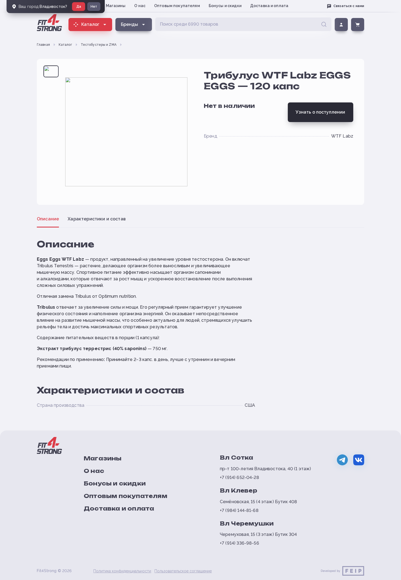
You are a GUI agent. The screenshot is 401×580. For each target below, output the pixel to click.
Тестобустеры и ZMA (98, 45)
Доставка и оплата (269, 6)
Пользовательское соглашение (183, 571)
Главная (43, 45)
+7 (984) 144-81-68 (239, 510)
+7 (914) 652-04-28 (239, 477)
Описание (48, 218)
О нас (139, 6)
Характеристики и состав (97, 218)
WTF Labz (342, 136)
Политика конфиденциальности (122, 571)
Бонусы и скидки (225, 6)
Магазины (115, 6)
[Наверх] (387, 573)
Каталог (65, 45)
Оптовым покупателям (177, 6)
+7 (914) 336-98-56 (239, 543)
